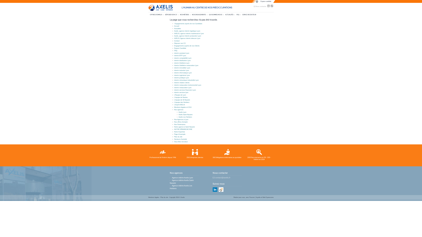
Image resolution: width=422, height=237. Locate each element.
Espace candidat (266, 1)
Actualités (229, 15)
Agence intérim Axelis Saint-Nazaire (182, 181)
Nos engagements (199, 15)
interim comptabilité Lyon (182, 58)
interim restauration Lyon (182, 87)
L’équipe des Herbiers (181, 102)
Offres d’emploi (156, 15)
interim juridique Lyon (181, 78)
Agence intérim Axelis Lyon (182, 178)
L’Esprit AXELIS (179, 105)
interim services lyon (181, 92)
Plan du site (178, 137)
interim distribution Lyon (182, 60)
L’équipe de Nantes (181, 97)
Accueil (176, 26)
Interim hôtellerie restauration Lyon (186, 65)
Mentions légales (153, 197)
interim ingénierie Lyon (182, 75)
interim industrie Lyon (181, 70)
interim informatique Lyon (183, 73)
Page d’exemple (179, 134)
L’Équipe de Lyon (180, 95)
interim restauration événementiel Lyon (187, 85)
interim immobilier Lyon (182, 68)
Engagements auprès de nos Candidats (188, 23)
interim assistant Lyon (181, 53)
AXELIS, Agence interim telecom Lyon (187, 38)
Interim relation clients (181, 82)
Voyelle (258, 197)
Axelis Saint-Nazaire (186, 114)
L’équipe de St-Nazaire (182, 100)
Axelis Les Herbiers (185, 117)
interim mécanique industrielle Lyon (186, 80)
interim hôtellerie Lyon (181, 63)
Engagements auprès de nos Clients (186, 46)
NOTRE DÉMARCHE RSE (183, 129)
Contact (177, 41)
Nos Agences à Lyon (181, 119)
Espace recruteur (249, 15)
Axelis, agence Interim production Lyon (187, 36)
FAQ (237, 15)
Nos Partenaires (179, 124)
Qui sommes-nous (215, 15)
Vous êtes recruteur (181, 142)
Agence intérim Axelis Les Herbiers (181, 187)
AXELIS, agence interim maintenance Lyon (189, 33)
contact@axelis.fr (222, 178)
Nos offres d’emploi (181, 122)
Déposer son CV (171, 15)
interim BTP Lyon (180, 55)
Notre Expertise (179, 132)
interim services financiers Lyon (185, 90)
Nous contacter (260, 6)
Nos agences (178, 109)
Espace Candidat (180, 48)
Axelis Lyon (182, 112)
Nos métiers (184, 15)
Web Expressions (268, 197)
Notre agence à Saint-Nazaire (184, 127)
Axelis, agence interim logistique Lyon (187, 31)
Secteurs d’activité (180, 139)
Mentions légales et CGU (183, 107)
